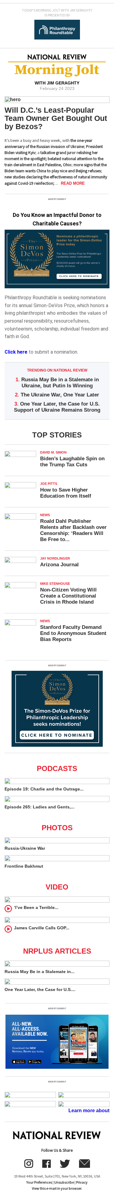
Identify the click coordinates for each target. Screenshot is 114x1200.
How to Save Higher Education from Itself (65, 493)
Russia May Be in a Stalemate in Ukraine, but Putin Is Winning (60, 383)
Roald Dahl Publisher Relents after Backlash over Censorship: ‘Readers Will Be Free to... (73, 530)
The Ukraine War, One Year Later (60, 395)
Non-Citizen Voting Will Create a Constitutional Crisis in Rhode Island (68, 596)
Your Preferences (39, 1182)
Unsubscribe (64, 1182)
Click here (16, 352)
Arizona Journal (59, 564)
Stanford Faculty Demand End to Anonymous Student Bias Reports (73, 633)
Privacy (82, 1182)
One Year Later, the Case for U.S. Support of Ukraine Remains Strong (57, 407)
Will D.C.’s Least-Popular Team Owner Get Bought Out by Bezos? (56, 118)
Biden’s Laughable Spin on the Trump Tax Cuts (72, 462)
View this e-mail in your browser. (57, 1188)
